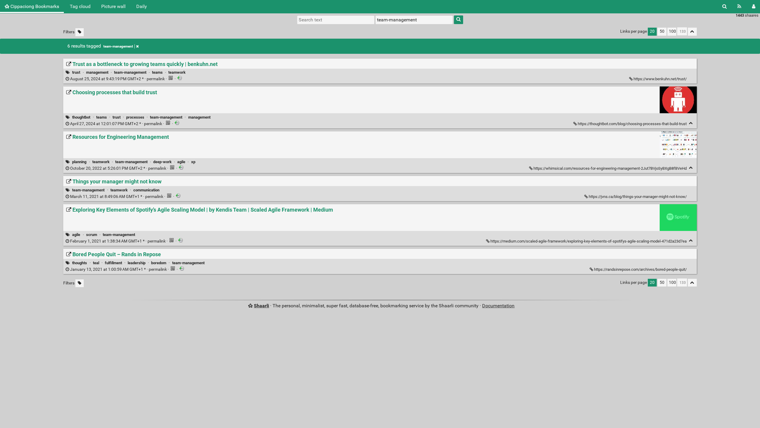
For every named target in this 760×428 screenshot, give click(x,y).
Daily (141, 6)
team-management (118, 46)
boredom (158, 263)
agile (181, 162)
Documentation (498, 306)
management (97, 72)
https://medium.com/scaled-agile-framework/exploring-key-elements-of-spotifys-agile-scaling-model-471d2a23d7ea (589, 241)
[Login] (753, 6)
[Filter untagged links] (79, 32)
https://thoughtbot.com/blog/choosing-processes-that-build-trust (632, 124)
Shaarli (261, 306)
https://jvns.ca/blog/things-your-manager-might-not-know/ (638, 196)
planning (79, 162)
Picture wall (113, 6)
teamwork (177, 72)
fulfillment (113, 263)
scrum (91, 234)
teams (157, 72)
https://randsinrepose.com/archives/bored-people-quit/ (640, 269)
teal (96, 263)
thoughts (79, 263)
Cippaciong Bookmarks (34, 6)
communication (146, 190)
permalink (117, 78)
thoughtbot (81, 117)
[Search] (725, 6)
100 (672, 31)
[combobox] (414, 19)
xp (193, 162)
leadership (136, 263)
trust (76, 72)
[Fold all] (692, 32)
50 (662, 31)
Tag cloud (80, 6)
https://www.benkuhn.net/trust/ (660, 79)
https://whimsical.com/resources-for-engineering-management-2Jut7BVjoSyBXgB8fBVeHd (610, 168)
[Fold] (691, 123)
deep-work (162, 162)
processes (135, 117)
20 (652, 31)
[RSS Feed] (739, 6)
